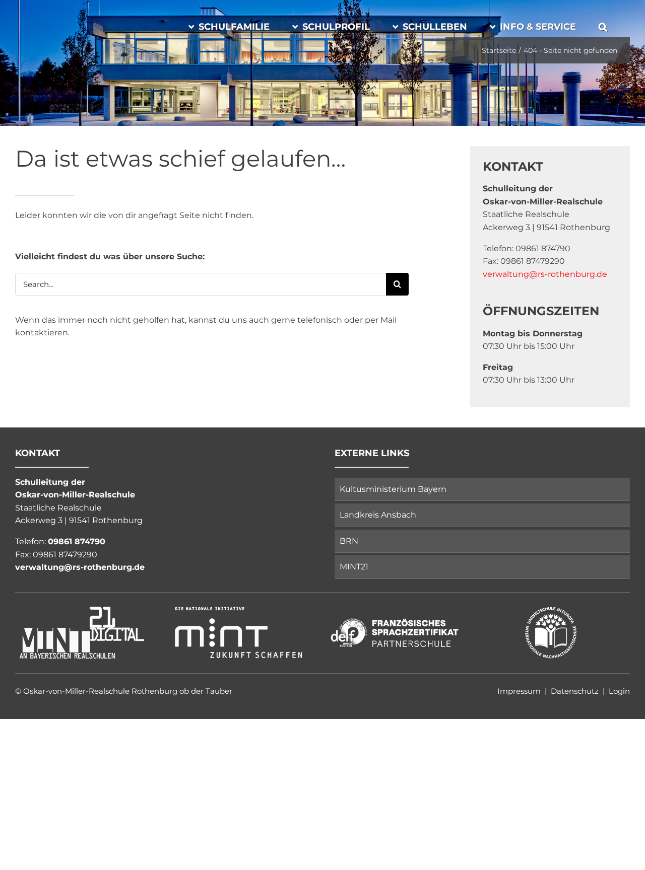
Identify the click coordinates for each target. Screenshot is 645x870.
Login (619, 691)
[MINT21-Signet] (82, 609)
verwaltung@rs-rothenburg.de (545, 274)
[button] (603, 25)
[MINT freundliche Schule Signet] (238, 609)
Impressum (519, 691)
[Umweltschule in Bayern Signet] (551, 609)
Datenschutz (575, 691)
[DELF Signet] (395, 609)
